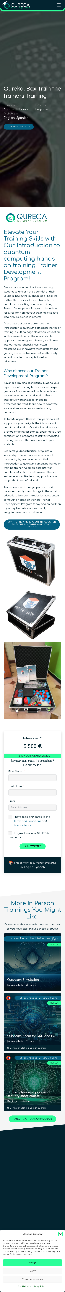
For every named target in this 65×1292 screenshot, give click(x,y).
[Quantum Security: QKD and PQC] (32, 1022)
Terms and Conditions (27, 821)
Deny (32, 1271)
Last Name (15, 786)
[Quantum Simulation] (32, 962)
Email (11, 801)
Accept (32, 1262)
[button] (60, 1234)
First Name (15, 771)
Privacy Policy (39, 1286)
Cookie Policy (24, 1286)
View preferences (32, 1279)
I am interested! (33, 846)
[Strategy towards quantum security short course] (32, 1082)
